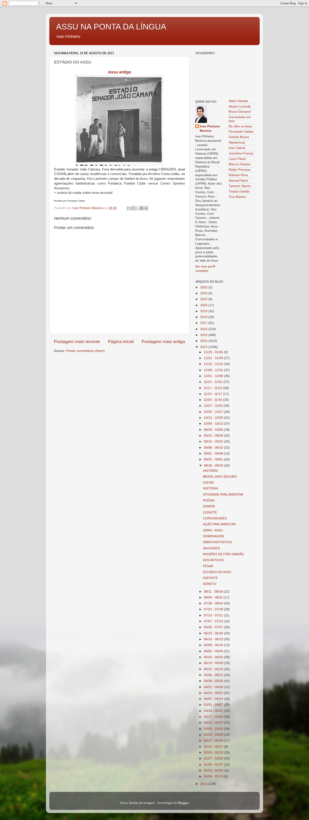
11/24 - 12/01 (213, 382)
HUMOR (209, 506)
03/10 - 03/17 (214, 722)
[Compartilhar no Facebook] (142, 208)
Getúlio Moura (239, 137)
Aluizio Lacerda (240, 106)
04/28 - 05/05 (214, 681)
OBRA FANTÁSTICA (217, 542)
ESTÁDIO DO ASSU (217, 572)
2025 (204, 287)
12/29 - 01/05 (214, 352)
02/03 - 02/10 (214, 752)
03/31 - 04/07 (214, 704)
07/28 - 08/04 (214, 603)
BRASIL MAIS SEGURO (220, 476)
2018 (204, 317)
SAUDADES (211, 548)
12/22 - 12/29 (214, 358)
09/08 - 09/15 (214, 447)
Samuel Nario (238, 180)
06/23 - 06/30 (214, 633)
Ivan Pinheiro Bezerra (210, 128)
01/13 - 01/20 (214, 770)
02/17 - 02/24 (214, 740)
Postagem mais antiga (163, 341)
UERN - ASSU (213, 530)
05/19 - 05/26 (214, 663)
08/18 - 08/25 (214, 465)
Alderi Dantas (238, 101)
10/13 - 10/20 (214, 417)
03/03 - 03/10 (214, 728)
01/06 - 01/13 (214, 776)
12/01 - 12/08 (214, 376)
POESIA (208, 500)
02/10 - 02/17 (214, 746)
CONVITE (210, 512)
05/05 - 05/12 (214, 675)
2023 (204, 299)
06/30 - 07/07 (214, 627)
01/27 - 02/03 (214, 758)
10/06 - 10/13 (214, 423)
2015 (204, 335)
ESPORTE (210, 578)
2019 (204, 311)
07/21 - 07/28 (214, 609)
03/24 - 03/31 (214, 711)
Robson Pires (238, 175)
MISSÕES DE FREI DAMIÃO (223, 554)
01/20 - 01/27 (214, 764)
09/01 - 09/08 (214, 453)
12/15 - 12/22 (214, 364)
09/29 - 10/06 (214, 429)
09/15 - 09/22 (214, 441)
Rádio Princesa (239, 169)
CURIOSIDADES (215, 518)
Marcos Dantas (239, 164)
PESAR (208, 566)
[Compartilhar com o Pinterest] (146, 208)
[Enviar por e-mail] (129, 208)
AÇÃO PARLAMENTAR (219, 524)
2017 (204, 323)
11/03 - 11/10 (213, 399)
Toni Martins (237, 197)
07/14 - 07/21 (214, 615)
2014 (204, 341)
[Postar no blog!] (133, 208)
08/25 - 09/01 (214, 459)
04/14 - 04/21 (214, 693)
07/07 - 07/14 (214, 621)
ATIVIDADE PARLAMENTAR (223, 494)
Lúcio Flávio (237, 159)
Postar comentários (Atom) (85, 351)
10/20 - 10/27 (214, 412)
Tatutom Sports (240, 186)
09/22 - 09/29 (214, 435)
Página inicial (121, 341)
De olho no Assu (240, 126)
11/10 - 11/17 (213, 394)
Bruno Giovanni (240, 111)
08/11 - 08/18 (213, 591)
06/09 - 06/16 (214, 645)
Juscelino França (241, 153)
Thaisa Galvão (239, 191)
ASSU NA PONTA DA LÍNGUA (111, 26)
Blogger (183, 803)
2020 (204, 305)
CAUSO (208, 482)
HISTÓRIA (210, 470)
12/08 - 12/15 (214, 370)
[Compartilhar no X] (137, 208)
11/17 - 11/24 (213, 388)
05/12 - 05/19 (214, 669)
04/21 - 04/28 (214, 687)
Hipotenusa (237, 142)
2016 (204, 329)
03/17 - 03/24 (214, 716)
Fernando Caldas (241, 131)
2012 (204, 784)
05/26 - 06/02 (214, 657)
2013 (204, 347)
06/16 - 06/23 (214, 639)
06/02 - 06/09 (214, 651)
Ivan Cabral (237, 148)
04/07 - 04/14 (214, 699)
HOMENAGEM (213, 536)
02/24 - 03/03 (214, 734)
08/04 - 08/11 (213, 597)
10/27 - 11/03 (213, 405)
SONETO (209, 584)
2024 (204, 293)
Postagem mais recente (77, 341)
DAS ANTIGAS (213, 560)
